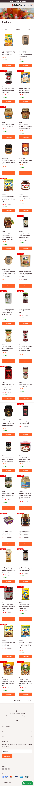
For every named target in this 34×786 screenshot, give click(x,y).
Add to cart (8, 65)
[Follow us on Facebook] (3, 769)
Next (29, 700)
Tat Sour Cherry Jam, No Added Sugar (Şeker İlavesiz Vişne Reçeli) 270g (25, 349)
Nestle (4, 49)
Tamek (3, 382)
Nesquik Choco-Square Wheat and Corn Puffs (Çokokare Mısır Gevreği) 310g (8, 199)
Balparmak (22, 158)
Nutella (21, 194)
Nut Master (5, 158)
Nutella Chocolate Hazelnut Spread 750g (24, 197)
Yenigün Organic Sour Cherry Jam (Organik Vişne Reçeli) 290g (24, 235)
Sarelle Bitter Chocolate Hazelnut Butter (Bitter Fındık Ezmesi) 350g (8, 423)
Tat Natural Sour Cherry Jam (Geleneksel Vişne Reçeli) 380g (8, 90)
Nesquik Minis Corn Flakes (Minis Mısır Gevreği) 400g (24, 606)
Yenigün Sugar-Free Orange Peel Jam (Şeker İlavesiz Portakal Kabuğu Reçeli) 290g (8, 569)
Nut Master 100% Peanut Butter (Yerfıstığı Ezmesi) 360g (8, 162)
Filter (5, 29)
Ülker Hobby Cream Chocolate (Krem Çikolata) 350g (7, 533)
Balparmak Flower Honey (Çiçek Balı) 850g (25, 161)
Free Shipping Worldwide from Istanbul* (17, 1)
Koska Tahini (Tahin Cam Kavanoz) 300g (25, 385)
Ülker (3, 529)
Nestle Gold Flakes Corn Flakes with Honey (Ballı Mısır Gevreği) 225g (8, 52)
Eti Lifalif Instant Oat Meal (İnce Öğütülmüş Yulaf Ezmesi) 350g (25, 90)
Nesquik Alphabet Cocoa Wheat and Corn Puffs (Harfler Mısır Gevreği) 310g (25, 645)
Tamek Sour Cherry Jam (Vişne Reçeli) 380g (25, 422)
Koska (3, 344)
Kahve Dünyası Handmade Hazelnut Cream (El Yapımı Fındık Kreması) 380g (25, 53)
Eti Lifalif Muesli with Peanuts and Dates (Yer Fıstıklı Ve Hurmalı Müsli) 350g (8, 682)
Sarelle (4, 122)
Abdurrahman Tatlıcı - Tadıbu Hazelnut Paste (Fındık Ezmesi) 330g (25, 533)
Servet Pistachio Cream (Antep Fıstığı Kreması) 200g (8, 495)
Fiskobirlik (22, 491)
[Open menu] (2, 5)
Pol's (3, 602)
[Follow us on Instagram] (9, 769)
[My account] (27, 5)
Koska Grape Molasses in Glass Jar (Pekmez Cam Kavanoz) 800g (8, 459)
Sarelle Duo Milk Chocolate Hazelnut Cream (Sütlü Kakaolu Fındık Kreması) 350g (7, 236)
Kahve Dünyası (23, 49)
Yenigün (21, 231)
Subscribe (7, 756)
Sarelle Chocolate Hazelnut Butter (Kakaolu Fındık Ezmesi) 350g (25, 126)
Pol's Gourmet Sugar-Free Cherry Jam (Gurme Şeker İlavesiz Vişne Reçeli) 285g (8, 607)
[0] (31, 5)
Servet (4, 491)
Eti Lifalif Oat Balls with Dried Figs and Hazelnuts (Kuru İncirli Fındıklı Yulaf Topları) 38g (25, 274)
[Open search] (24, 5)
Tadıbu (20, 529)
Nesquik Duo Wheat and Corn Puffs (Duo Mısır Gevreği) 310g (8, 644)
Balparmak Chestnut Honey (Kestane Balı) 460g (24, 310)
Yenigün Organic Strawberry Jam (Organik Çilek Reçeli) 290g (25, 568)
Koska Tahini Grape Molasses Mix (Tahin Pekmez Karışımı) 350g (25, 459)
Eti (19, 86)
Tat (2, 86)
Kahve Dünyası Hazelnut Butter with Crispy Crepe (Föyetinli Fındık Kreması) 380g (8, 274)
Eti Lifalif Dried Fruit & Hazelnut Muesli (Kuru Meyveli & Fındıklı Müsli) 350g (25, 682)
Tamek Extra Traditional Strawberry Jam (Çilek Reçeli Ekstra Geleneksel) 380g (8, 387)
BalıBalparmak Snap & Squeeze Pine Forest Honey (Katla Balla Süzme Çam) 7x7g (8, 311)
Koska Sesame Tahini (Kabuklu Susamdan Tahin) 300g (7, 348)
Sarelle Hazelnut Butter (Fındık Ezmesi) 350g (8, 125)
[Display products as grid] (29, 29)
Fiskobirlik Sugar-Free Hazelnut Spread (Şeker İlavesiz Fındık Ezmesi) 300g (25, 496)
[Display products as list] (31, 29)
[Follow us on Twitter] (6, 769)
